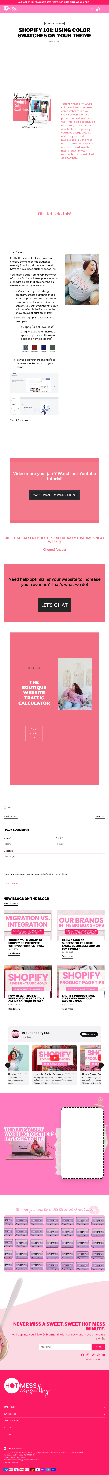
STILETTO (13, 1457)
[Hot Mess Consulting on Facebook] (82, 1355)
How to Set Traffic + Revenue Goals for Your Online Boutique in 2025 (26, 998)
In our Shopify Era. (36, 1032)
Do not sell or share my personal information (21, 1460)
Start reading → (34, 733)
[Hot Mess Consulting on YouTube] (103, 1355)
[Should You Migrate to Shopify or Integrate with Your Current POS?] (28, 926)
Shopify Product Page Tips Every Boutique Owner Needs (78, 998)
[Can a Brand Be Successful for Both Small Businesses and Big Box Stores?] (81, 926)
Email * (59, 838)
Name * (7, 838)
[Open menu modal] (104, 8)
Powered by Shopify (11, 1462)
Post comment (12, 883)
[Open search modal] (92, 8)
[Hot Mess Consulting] (11, 9)
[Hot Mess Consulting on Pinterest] (93, 1355)
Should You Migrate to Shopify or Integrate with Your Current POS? (26, 943)
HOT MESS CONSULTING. (24, 1455)
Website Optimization (54, 23)
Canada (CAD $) (14, 1448)
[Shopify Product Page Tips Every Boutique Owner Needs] (81, 981)
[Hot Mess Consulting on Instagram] (87, 1355)
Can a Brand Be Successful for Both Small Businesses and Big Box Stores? (81, 944)
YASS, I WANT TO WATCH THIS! (54, 495)
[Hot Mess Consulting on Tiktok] (98, 1355)
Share (9, 807)
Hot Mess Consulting (27, 1452)
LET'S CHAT (54, 605)
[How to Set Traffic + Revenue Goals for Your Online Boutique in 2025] (28, 981)
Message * (9, 850)
